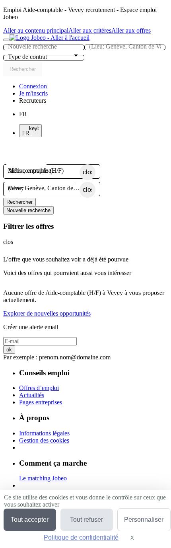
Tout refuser (86, 519)
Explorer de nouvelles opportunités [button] (47, 313)
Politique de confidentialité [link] (81, 537)
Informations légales (44, 433)
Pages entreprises (40, 402)
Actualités (31, 395)
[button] (32, 100)
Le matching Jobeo (43, 478)
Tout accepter (30, 519)
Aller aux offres (131, 30)
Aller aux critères (89, 30)
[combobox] (44, 46)
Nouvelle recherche (28, 210)
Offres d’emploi (39, 387)
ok (9, 350)
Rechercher (19, 202)
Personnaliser (143, 519)
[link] (33, 86)
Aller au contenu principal (35, 30)
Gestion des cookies (44, 440)
